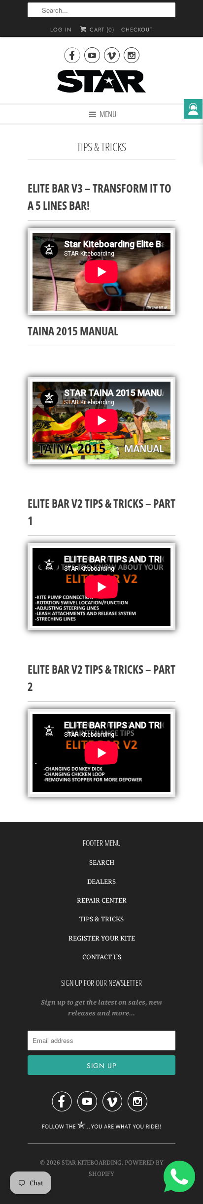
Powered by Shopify (126, 1167)
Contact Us (101, 956)
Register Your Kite (101, 938)
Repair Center (102, 900)
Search (101, 862)
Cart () (101, 29)
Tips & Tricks (101, 918)
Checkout (137, 29)
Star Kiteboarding (92, 1162)
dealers (101, 881)
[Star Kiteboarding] (101, 83)
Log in (61, 29)
